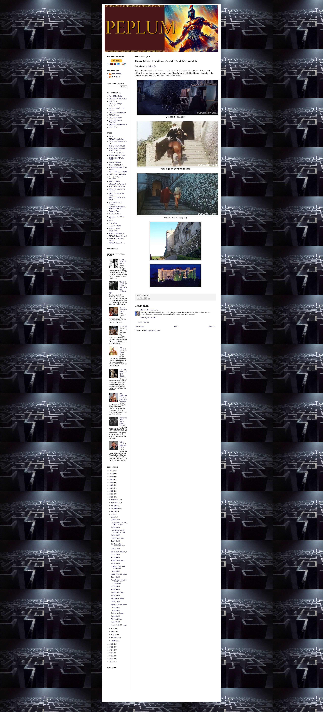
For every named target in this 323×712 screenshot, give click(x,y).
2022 (111, 482)
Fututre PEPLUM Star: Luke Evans (122, 444)
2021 (111, 485)
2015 (111, 647)
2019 (111, 491)
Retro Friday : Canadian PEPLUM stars (119, 523)
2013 (111, 653)
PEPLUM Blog (117, 73)
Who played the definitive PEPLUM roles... (117, 149)
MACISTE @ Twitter (116, 96)
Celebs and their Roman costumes (118, 545)
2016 (111, 644)
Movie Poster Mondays (119, 552)
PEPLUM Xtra (114, 115)
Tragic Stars (113, 231)
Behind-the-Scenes (117, 538)
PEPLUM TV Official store (118, 99)
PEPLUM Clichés (115, 226)
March (113, 634)
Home (176, 326)
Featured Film (114, 211)
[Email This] (138, 298)
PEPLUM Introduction (116, 139)
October (114, 505)
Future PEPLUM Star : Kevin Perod (123, 350)
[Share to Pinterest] (149, 298)
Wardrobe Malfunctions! (117, 155)
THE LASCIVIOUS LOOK (117, 146)
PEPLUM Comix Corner (117, 243)
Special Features (115, 213)
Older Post (211, 326)
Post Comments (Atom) (152, 330)
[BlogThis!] (141, 298)
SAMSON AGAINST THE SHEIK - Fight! (118, 531)
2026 (111, 470)
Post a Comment (144, 322)
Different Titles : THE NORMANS (118, 567)
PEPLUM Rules (114, 228)
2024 (111, 476)
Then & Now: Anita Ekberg (123, 309)
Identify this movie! (117, 598)
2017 (111, 497)
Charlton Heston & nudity (122, 261)
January (114, 640)
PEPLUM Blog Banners (117, 233)
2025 (111, 473)
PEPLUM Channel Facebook (115, 121)
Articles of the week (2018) (118, 172)
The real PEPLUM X (116, 165)
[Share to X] (143, 298)
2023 (111, 479)
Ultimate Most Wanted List (118, 184)
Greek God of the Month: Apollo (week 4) (123, 421)
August (113, 511)
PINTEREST (113, 101)
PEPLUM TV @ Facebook (118, 124)
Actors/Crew (113, 223)
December (115, 499)
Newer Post (140, 326)
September (115, 508)
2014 (111, 650)
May (113, 629)
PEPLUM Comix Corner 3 (118, 236)
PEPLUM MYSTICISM (116, 153)
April (113, 632)
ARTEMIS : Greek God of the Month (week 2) (123, 373)
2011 (111, 659)
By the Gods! (115, 520)
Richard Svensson (147, 310)
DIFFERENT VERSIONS (117, 174)
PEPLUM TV (116, 77)
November (115, 502)
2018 (111, 494)
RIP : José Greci (116, 619)
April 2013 (151, 66)
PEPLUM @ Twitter (115, 118)
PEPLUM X (123, 327)
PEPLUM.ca (113, 127)
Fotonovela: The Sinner (117, 186)
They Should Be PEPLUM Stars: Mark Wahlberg (123, 397)
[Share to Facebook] (146, 298)
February (114, 637)
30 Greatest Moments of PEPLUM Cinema (117, 207)
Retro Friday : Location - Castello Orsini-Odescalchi (119, 582)
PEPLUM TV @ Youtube (117, 112)
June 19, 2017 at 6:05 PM (149, 318)
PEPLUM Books (114, 181)
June (113, 517)
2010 (111, 662)
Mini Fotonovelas (115, 162)
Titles (111, 220)
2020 (111, 488)
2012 (111, 656)
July (112, 514)
